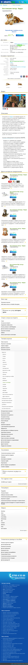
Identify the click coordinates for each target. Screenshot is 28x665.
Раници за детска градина (7, 455)
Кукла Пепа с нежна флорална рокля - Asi (11, 623)
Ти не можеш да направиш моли (9, 652)
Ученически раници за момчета (8, 556)
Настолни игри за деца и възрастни (10, 586)
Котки (4, 360)
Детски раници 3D (5, 560)
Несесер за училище (6, 546)
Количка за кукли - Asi (7, 642)
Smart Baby (3, 517)
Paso (2, 526)
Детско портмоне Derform (8, 620)
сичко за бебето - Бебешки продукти (10, 596)
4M (1, 520)
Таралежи (5, 388)
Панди (4, 356)
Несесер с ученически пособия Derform (11, 613)
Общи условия (14, 664)
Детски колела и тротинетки (8, 328)
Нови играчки (4, 342)
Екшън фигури (4, 420)
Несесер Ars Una (5, 550)
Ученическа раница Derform (8, 616)
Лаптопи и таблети (5, 436)
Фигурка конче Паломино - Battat (9, 627)
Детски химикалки (5, 548)
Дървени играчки (5, 347)
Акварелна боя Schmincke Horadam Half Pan (11, 650)
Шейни (3, 332)
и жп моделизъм (9, 599)
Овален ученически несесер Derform (10, 630)
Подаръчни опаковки (6, 446)
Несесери (3, 457)
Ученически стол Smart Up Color (9, 647)
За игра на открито (5, 323)
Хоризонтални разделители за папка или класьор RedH (14, 653)
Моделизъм (4, 428)
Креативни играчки (6, 432)
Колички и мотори (5, 330)
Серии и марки (4, 345)
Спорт (2, 321)
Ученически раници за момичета (9, 496)
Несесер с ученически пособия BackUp (10, 612)
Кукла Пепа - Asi (6, 632)
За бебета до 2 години (6, 482)
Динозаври (5, 392)
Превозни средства (5, 424)
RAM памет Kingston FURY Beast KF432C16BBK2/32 (13, 660)
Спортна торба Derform (7, 640)
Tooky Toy (3, 515)
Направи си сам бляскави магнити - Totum (11, 625)
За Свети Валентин (6, 408)
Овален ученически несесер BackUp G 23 (11, 626)
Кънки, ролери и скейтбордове (8, 326)
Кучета (4, 358)
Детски (6, 594)
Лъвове (4, 384)
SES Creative (4, 528)
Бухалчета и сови (6, 370)
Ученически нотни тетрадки (8, 558)
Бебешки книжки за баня (7, 494)
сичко (9, 600)
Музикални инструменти (7, 415)
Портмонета (4, 462)
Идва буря (5, 659)
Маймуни (5, 380)
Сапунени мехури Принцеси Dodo (10, 633)
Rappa (11, 62)
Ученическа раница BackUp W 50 (9, 615)
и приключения (8, 603)
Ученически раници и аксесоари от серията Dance (13, 500)
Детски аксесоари (5, 442)
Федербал (3, 491)
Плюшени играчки (5, 302)
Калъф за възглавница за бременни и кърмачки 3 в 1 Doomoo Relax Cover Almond (13, 639)
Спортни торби (4, 461)
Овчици (4, 374)
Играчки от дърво (5, 498)
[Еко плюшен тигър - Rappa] (14, 20)
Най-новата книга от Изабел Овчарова (10, 304)
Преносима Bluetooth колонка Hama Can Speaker (13, 643)
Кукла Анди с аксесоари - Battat (9, 622)
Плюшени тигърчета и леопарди (18, 66)
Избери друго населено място (21, 43)
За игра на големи (5, 413)
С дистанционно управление (8, 426)
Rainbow (3, 511)
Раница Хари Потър (5, 554)
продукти (7, 592)
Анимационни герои (6, 398)
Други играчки (4, 444)
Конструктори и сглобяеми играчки (9, 430)
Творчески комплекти (6, 402)
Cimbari (3, 522)
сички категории (22, 484)
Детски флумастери (6, 544)
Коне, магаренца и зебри (8, 376)
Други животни (6, 396)
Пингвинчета (6, 368)
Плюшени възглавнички (7, 406)
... (8, 5)
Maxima (3, 524)
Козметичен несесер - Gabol (8, 645)
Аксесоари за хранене (6, 459)
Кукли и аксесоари (5, 418)
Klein (2, 513)
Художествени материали (8, 590)
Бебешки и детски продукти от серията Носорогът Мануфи (13, 503)
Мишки (4, 378)
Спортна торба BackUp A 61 (8, 619)
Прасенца (5, 372)
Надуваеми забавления (6, 325)
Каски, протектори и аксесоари (8, 334)
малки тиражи (9, 602)
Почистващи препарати (7, 587)
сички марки (23, 530)
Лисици (4, 386)
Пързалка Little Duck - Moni (8, 646)
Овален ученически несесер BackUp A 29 (11, 656)
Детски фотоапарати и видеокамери (10, 440)
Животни (4, 352)
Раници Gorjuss (4, 493)
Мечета (4, 354)
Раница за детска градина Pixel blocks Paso (11, 618)
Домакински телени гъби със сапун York (11, 657)
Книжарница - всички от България (11, 585)
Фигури (3, 422)
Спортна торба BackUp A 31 (8, 629)
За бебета (4, 404)
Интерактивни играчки (7, 400)
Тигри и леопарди (16, 5)
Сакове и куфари (5, 466)
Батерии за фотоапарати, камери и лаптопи (11, 607)
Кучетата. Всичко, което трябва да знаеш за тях (12, 649)
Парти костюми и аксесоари (7, 438)
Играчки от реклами (6, 343)
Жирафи (4, 390)
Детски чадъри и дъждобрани (8, 464)
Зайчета (4, 362)
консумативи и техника (9, 589)
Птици (4, 366)
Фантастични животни (8, 394)
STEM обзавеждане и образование (10, 597)
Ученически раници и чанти (8, 453)
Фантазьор (3, 518)
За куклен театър (5, 416)
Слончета (5, 364)
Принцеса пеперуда (7, 654)
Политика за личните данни (22, 664)
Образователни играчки (7, 434)
